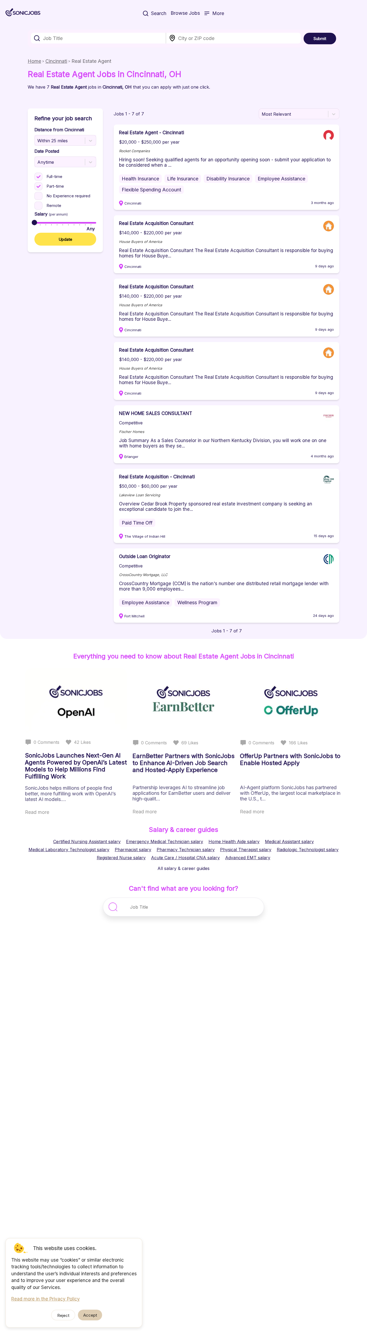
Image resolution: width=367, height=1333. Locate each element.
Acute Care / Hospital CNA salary (185, 857)
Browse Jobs (185, 13)
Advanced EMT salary (247, 857)
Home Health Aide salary (234, 841)
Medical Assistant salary (289, 841)
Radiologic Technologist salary (308, 849)
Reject (63, 1315)
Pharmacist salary (133, 849)
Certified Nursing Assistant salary (87, 841)
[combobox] (98, 38)
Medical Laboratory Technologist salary (68, 849)
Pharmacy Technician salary (186, 849)
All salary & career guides (183, 868)
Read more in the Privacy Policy (45, 1299)
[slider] (34, 222)
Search (158, 13)
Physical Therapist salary (245, 849)
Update (65, 239)
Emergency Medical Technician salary (164, 841)
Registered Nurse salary (121, 857)
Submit (320, 38)
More (218, 13)
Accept (90, 1315)
